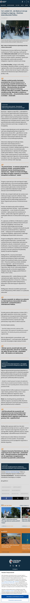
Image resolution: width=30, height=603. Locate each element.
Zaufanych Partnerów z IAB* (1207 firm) (11, 581)
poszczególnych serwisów (9, 590)
